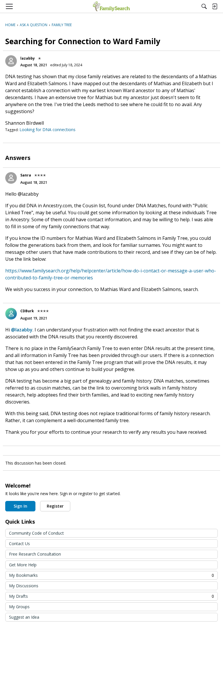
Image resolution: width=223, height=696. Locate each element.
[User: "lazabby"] (11, 61)
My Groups (19, 606)
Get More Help (23, 564)
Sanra (25, 175)
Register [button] (55, 506)
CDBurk (27, 310)
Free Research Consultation (35, 554)
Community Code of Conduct (36, 533)
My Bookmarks (111, 575)
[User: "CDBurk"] (11, 314)
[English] (111, 6)
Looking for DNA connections (47, 129)
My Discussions (23, 585)
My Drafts (111, 596)
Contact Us (19, 543)
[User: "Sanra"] (11, 178)
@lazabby (22, 329)
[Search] (204, 6)
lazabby (27, 58)
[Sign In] (214, 6)
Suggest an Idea (24, 617)
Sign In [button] (20, 506)
